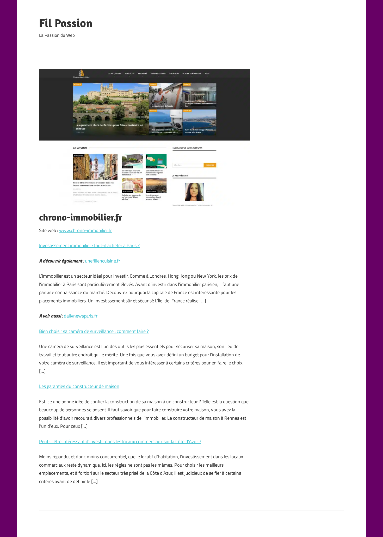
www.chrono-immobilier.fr (85, 230)
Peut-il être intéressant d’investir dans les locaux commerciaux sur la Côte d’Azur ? (120, 441)
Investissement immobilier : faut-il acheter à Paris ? (89, 245)
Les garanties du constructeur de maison (79, 386)
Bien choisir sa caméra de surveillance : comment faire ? (94, 331)
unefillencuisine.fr (102, 260)
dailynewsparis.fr (80, 315)
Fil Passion (65, 23)
